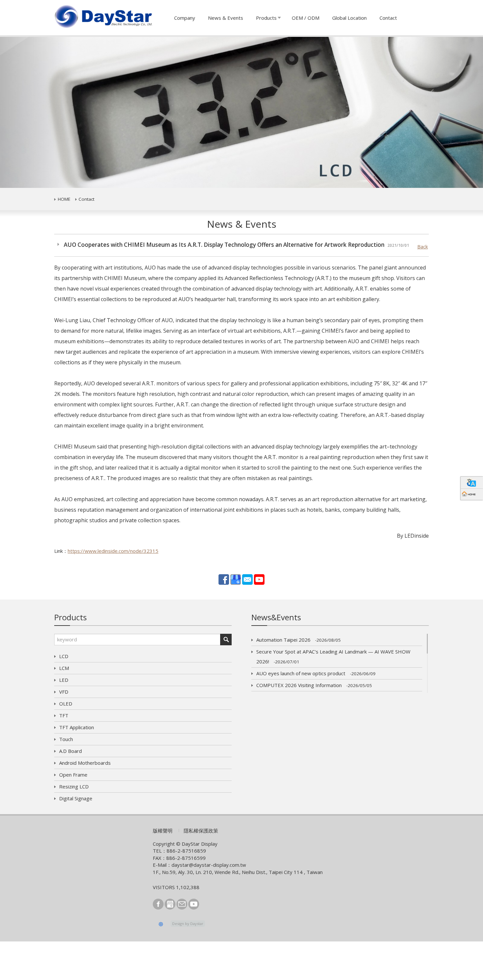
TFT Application (76, 727)
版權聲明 (162, 831)
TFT (63, 715)
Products (266, 17)
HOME (64, 199)
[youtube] (259, 579)
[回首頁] (472, 494)
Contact (388, 17)
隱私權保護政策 (201, 831)
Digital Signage (75, 798)
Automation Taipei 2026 (298, 639)
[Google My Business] (235, 579)
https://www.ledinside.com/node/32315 (113, 551)
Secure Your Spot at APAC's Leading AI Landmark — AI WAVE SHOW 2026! (333, 656)
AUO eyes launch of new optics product (316, 673)
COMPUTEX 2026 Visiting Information (314, 685)
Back (422, 246)
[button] (36, 112)
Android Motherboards (85, 762)
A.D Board (70, 751)
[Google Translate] (472, 482)
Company (184, 17)
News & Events (225, 17)
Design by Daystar (187, 923)
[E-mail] (247, 579)
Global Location (349, 17)
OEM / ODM (305, 17)
